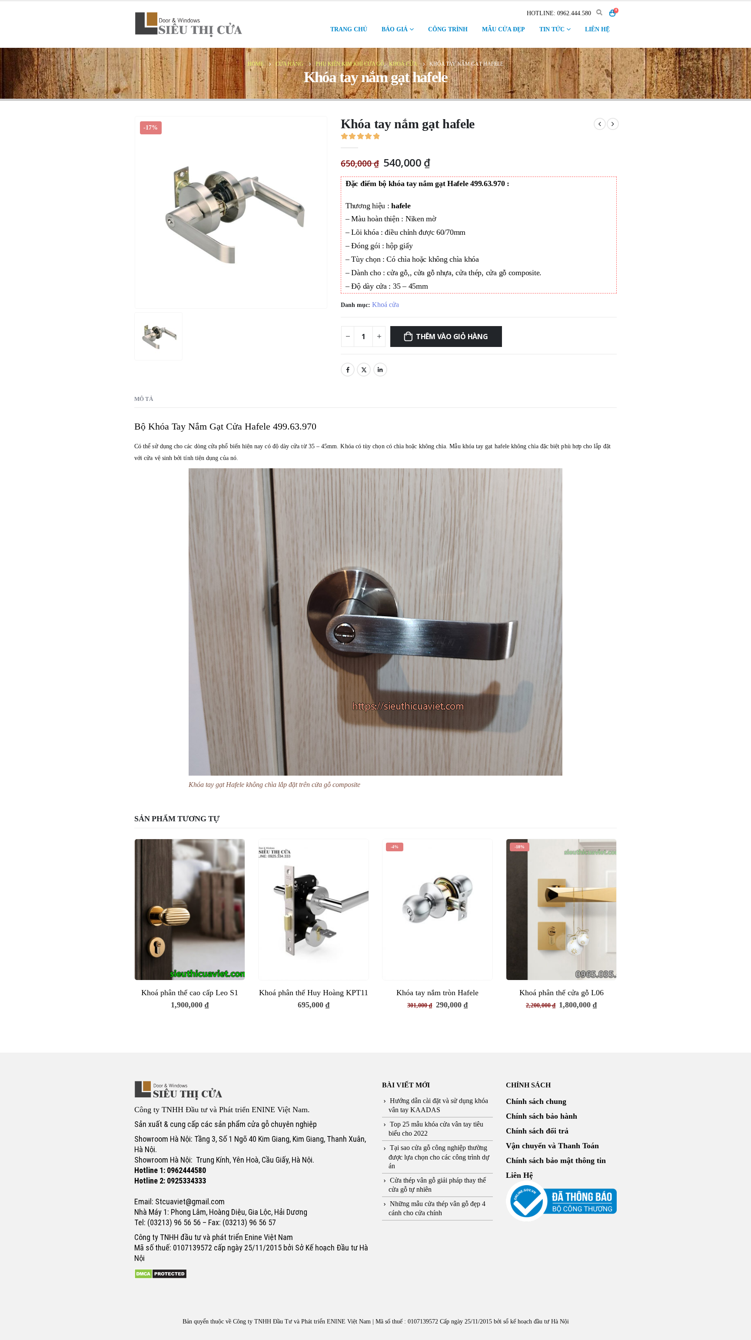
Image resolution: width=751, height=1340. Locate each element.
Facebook (348, 370)
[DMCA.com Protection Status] (160, 1273)
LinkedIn (380, 370)
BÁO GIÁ (395, 29)
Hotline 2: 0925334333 (170, 1180)
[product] (190, 909)
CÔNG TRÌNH (448, 29)
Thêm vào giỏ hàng (452, 336)
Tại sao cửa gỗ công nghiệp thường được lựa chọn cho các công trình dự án (439, 1156)
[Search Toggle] (599, 13)
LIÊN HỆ (597, 29)
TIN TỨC (552, 29)
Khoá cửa (385, 304)
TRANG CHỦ (348, 29)
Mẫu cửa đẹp (503, 29)
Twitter (364, 370)
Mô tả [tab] (143, 399)
